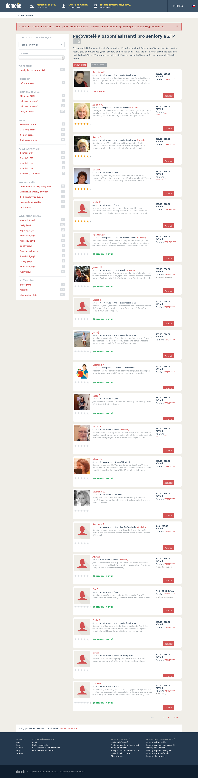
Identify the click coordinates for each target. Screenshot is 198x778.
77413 (170, 627)
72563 (170, 594)
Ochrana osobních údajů (42, 750)
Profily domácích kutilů (120, 753)
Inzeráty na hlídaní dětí (156, 742)
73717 (170, 690)
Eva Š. (95, 589)
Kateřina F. (98, 72)
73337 (170, 466)
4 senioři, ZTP (26, 168)
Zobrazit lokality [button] (67, 728)
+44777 (163, 436)
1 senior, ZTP (26, 152)
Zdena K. (97, 104)
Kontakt (19, 747)
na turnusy (25, 207)
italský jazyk (26, 261)
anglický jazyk (27, 230)
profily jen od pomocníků (32, 70)
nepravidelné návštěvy (31, 202)
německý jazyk (27, 240)
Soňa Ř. (96, 395)
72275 (170, 79)
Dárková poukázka (40, 745)
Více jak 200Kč (27, 111)
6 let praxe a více (28, 140)
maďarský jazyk (28, 235)
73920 (170, 564)
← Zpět (150, 717)
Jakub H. (97, 267)
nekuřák (24, 289)
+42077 (163, 114)
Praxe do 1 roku (28, 124)
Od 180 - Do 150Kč (29, 101)
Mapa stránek (19, 752)
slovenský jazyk (28, 220)
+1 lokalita (141, 527)
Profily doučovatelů (119, 747)
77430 (170, 274)
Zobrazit (168, 95)
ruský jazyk (25, 271)
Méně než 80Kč (27, 96)
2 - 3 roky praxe (28, 129)
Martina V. (98, 491)
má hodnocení (27, 83)
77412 (170, 499)
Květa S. (97, 137)
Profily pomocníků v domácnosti (125, 745)
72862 (170, 144)
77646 (170, 403)
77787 (170, 372)
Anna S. (96, 556)
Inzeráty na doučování (155, 747)
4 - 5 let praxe (26, 134)
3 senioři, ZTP (26, 163)
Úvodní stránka (25, 15)
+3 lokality (141, 140)
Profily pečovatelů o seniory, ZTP (125, 750)
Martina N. (98, 364)
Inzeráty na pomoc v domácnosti (160, 745)
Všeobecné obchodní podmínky (46, 747)
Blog (18, 745)
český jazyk (25, 225)
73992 (170, 307)
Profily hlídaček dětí (119, 742)
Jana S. (96, 652)
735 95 (170, 209)
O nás (18, 742)
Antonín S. (98, 524)
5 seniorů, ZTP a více (30, 173)
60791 (170, 339)
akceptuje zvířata (28, 295)
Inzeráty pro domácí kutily (157, 753)
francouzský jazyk (29, 251)
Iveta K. (96, 202)
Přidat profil (80, 64)
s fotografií (25, 284)
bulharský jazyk (28, 266)
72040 (170, 660)
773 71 (170, 242)
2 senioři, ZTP (26, 158)
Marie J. (96, 299)
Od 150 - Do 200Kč (29, 106)
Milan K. (97, 426)
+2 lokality (123, 559)
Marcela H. (98, 459)
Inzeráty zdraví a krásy (155, 756)
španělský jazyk (28, 256)
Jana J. (96, 332)
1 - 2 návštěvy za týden (31, 197)
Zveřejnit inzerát (98, 64)
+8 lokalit (133, 107)
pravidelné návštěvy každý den (35, 186)
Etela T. (96, 620)
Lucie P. (96, 683)
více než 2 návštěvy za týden (34, 191)
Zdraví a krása (116, 756)
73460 (170, 531)
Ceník (34, 742)
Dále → (177, 717)
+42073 (163, 179)
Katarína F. (98, 234)
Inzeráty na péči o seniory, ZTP (159, 750)
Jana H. (96, 169)
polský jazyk (26, 246)
